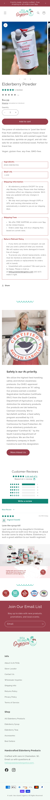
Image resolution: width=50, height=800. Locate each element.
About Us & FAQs (12, 663)
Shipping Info (10, 686)
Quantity (5, 107)
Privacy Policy (11, 697)
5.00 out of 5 (31, 476)
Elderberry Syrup (12, 724)
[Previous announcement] (4, 3)
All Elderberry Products (15, 719)
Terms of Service (12, 703)
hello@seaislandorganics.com (21, 272)
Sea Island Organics (20, 795)
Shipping (5, 103)
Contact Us (9, 674)
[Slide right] (30, 79)
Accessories (10, 736)
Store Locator (11, 669)
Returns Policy (11, 691)
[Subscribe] (42, 624)
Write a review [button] (25, 501)
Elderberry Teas (11, 730)
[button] (5, 13)
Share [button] (7, 285)
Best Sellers (10, 741)
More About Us (18, 452)
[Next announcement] (45, 3)
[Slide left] (19, 79)
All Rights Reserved (35, 795)
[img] (8, 516)
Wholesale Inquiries (13, 680)
